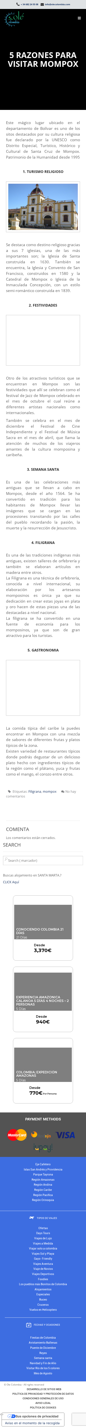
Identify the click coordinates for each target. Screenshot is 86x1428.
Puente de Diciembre (43, 1348)
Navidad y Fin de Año (43, 1363)
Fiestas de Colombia (43, 1337)
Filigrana (34, 791)
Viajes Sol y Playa (43, 1253)
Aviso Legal (43, 1402)
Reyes (43, 1353)
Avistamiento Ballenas (43, 1342)
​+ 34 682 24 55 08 (29, 4)
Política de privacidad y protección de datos (43, 1393)
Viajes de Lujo (43, 1238)
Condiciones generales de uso (43, 1398)
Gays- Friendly (43, 1258)
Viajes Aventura (43, 1264)
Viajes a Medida (43, 1243)
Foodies (43, 1279)
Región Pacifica (43, 1195)
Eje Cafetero (43, 1164)
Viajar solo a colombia (43, 1248)
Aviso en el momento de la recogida (32, 1423)
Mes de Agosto (43, 1373)
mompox (49, 791)
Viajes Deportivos (43, 1274)
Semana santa (43, 1358)
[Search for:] (43, 860)
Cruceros (43, 1305)
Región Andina (43, 1184)
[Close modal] (1, 1414)
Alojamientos (43, 1289)
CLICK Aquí (11, 882)
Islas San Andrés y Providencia (43, 1169)
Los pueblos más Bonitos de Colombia (43, 1284)
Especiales (43, 1294)
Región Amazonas (43, 1179)
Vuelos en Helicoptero (43, 1310)
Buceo (43, 1299)
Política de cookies (43, 1407)
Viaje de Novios (43, 1269)
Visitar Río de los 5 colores (43, 1368)
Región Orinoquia (43, 1200)
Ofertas (43, 1228)
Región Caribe (43, 1190)
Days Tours (43, 1233)
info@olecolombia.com (57, 4)
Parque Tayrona (43, 1174)
